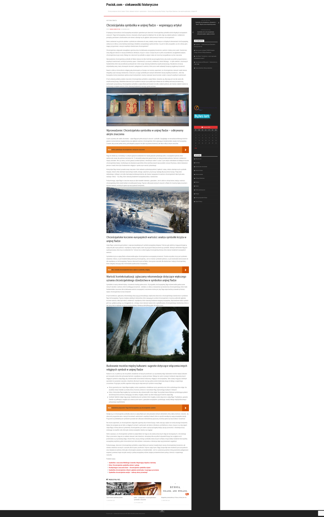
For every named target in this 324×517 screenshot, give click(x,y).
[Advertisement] (206, 85)
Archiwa (197, 163)
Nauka (197, 186)
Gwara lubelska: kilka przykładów (203, 68)
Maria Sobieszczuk (115, 29)
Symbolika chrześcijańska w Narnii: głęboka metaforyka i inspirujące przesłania (134, 470)
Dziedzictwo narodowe (201, 166)
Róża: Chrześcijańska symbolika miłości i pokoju (124, 465)
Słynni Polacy (198, 201)
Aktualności (198, 159)
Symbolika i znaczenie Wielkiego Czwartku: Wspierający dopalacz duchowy (132, 463)
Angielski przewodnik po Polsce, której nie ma (173, 497)
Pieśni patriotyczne (200, 190)
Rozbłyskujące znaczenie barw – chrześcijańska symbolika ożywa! (129, 467)
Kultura (197, 182)
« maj (195, 148)
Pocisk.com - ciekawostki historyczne (132, 5)
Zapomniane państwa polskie (114, 497)
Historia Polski (199, 170)
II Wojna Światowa (199, 178)
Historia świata (111, 20)
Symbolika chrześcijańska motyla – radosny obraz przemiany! (128, 472)
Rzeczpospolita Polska (201, 197)
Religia (197, 194)
